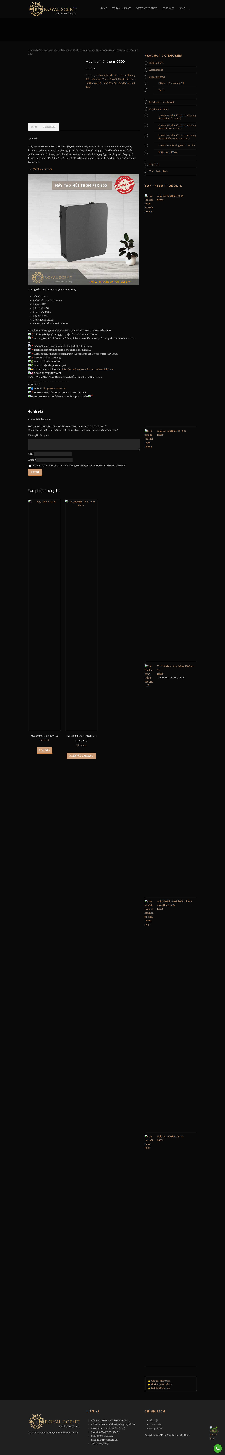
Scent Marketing (146, 8)
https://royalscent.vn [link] (55, 388)
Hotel (161, 90)
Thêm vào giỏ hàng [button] (81, 755)
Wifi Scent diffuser (168, 152)
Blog (182, 8)
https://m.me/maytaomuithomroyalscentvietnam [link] (88, 369)
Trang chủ (33, 50)
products (168, 8)
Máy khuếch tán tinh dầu (162, 102)
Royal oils (154, 164)
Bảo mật (153, 1420)
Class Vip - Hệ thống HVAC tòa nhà (176, 145)
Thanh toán (155, 1424)
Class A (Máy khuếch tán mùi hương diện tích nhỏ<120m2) (88, 50)
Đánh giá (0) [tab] (49, 126)
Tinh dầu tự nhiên (158, 171)
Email (32, 460)
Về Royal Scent (121, 8)
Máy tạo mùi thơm (49, 50)
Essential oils (156, 69)
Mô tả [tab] (34, 126)
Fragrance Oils (157, 76)
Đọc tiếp (44, 750)
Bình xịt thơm (156, 63)
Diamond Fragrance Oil (171, 83)
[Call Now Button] (218, 1448)
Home (103, 8)
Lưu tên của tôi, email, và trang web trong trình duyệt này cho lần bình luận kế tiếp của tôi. (79, 465)
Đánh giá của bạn (38, 435)
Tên (31, 454)
